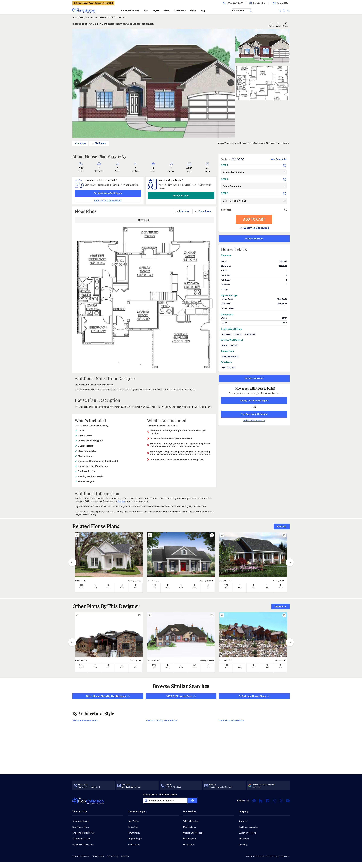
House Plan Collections (83, 844)
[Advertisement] (181, 752)
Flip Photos (100, 143)
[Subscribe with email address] (192, 800)
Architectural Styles (81, 838)
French (238, 334)
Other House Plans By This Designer (106, 696)
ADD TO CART (254, 219)
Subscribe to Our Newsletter (160, 794)
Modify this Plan (181, 195)
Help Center (133, 821)
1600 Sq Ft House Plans (179, 696)
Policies (121, 501)
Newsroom (244, 838)
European (226, 334)
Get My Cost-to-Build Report (108, 193)
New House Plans (80, 827)
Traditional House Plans (231, 720)
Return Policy (134, 833)
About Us (243, 821)
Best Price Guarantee (248, 827)
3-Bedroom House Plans (252, 696)
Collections (180, 10)
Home (75, 17)
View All (279, 606)
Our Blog (243, 844)
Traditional (250, 334)
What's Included (190, 821)
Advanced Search (130, 10)
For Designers (189, 838)
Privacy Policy (98, 856)
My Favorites (134, 844)
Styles (156, 10)
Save (271, 26)
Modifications (189, 827)
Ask (278, 26)
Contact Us (133, 827)
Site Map (125, 856)
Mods (193, 10)
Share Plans (205, 211)
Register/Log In (135, 838)
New (146, 10)
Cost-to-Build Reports (193, 833)
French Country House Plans (161, 720)
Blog (202, 10)
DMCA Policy (112, 856)
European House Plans (96, 17)
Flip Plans (184, 211)
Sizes (166, 10)
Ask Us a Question (254, 238)
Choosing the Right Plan (83, 833)
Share (285, 26)
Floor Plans (80, 143)
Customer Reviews (247, 833)
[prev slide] (72, 562)
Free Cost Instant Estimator (254, 414)
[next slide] (290, 562)
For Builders (188, 844)
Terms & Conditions (80, 856)
